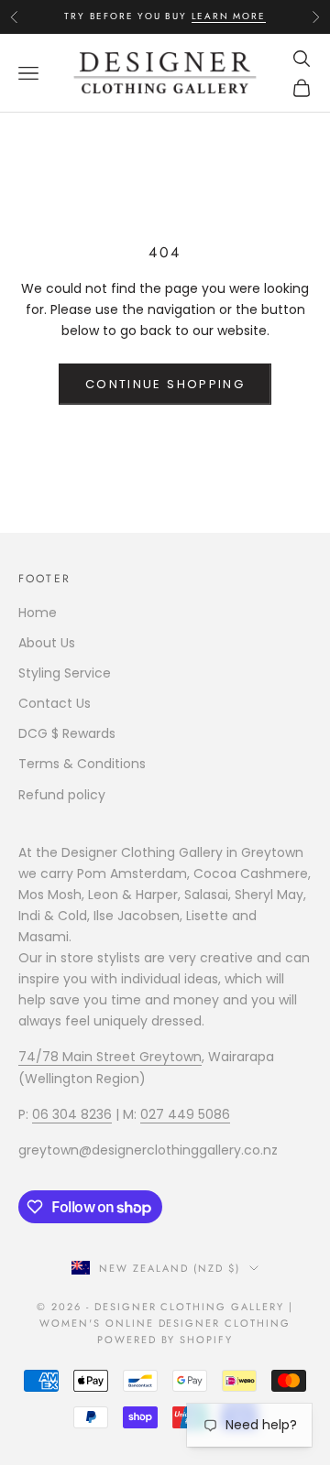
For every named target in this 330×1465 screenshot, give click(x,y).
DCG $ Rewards (67, 733)
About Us (46, 643)
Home (37, 612)
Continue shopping (165, 384)
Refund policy (61, 795)
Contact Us (54, 703)
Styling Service (64, 673)
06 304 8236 (72, 1114)
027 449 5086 (185, 1114)
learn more (229, 16)
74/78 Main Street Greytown (110, 1056)
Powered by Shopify (165, 1339)
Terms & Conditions (82, 763)
